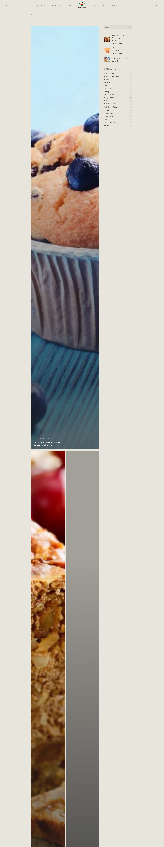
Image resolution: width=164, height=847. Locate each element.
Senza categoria (110, 122)
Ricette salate (109, 116)
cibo (105, 85)
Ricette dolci (44, 439)
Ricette (36, 439)
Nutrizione (107, 101)
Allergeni (107, 79)
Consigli (107, 92)
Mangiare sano (109, 98)
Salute (106, 119)
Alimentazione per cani (112, 76)
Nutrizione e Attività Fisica (113, 104)
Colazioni (107, 88)
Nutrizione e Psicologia (112, 107)
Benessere (107, 82)
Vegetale (107, 125)
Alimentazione (109, 73)
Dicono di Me (109, 95)
